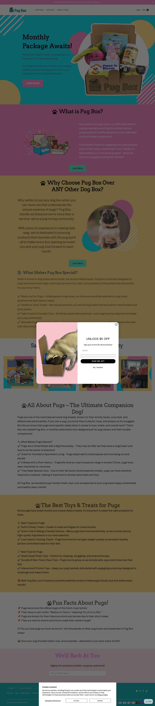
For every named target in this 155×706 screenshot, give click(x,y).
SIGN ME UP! (98, 361)
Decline (100, 701)
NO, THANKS (98, 367)
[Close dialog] (116, 324)
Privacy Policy (102, 695)
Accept (76, 701)
